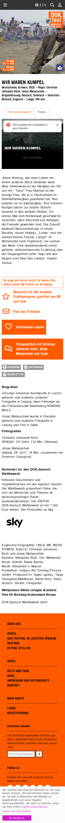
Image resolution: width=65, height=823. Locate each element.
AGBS (10, 676)
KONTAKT (13, 685)
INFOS (11, 661)
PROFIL (12, 633)
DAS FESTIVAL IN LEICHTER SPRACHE (31, 638)
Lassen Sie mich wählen (16, 811)
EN (44, 5)
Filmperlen (34, 583)
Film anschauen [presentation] (19, 112)
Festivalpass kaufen (30, 327)
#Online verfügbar (31, 590)
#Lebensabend (36, 594)
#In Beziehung (18, 594)
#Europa (51, 594)
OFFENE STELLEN (18, 648)
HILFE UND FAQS (18, 671)
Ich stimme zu (16, 818)
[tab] (19, 112)
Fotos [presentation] (42, 112)
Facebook (13, 367)
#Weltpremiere (11, 590)
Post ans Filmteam (26, 312)
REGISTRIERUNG (18, 713)
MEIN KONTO (15, 698)
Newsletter (15, 374)
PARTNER (13, 643)
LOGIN (11, 708)
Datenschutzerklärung (34, 806)
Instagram (35, 367)
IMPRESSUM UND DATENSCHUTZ (28, 680)
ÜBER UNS (14, 624)
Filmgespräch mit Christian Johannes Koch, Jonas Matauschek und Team (35, 349)
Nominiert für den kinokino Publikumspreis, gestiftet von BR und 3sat (37, 297)
